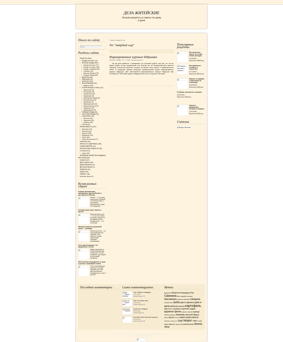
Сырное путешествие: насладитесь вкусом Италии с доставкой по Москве (90, 193)
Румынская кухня (90, 106)
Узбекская (87, 108)
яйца (166, 326)
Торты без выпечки (89, 139)
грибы (176, 302)
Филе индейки (181, 296)
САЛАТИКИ (86, 116)
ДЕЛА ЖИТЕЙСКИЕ (141, 13)
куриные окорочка (187, 312)
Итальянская (88, 100)
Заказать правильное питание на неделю (196, 107)
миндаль (173, 315)
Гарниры (87, 71)
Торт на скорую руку (140, 300)
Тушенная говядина (140, 309)
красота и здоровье (172, 309)
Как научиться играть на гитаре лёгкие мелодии (195, 54)
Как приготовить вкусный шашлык (145, 317)
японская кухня (85, 176)
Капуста (175, 292)
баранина (180, 299)
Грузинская (88, 94)
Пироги (84, 133)
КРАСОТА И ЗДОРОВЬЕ (103, 30)
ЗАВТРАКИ (86, 79)
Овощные (87, 120)
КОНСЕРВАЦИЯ (88, 83)
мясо (166, 317)
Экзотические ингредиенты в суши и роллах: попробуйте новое (92, 262)
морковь (180, 314)
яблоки (198, 323)
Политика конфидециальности (158, 334)
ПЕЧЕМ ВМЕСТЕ (86, 127)
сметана (167, 321)
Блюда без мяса (89, 65)
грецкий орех (168, 302)
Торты (84, 137)
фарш (166, 324)
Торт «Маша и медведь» (142, 292)
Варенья (87, 85)
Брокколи (167, 293)
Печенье (85, 131)
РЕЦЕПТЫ (83, 30)
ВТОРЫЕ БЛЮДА (115, 60)
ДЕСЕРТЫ (85, 77)
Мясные (86, 118)
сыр (180, 320)
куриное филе (172, 311)
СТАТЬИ (83, 151)
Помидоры (185, 293)
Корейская (87, 102)
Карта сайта (141, 334)
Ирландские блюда (90, 98)
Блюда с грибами (90, 69)
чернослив (178, 324)
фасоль (172, 324)
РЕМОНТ (188, 30)
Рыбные (86, 122)
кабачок (181, 306)
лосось (167, 315)
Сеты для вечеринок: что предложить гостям (88, 246)
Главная (117, 334)
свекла (194, 317)
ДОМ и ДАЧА (165, 30)
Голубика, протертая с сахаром (189, 92)
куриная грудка (188, 309)
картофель (193, 305)
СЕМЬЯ (152, 30)
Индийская (87, 96)
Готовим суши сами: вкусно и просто (89, 210)
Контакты (124, 334)
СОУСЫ (85, 124)
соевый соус (173, 321)
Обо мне (132, 334)
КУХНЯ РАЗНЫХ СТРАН (90, 87)
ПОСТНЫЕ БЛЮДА (89, 114)
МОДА (178, 30)
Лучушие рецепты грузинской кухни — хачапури (90, 227)
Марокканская (89, 104)
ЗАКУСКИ (85, 81)
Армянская (88, 90)
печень (177, 317)
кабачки (174, 306)
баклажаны (170, 299)
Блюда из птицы (89, 67)
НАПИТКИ (83, 141)
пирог (182, 317)
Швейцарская (88, 110)
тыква (200, 321)
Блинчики (85, 129)
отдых (84, 153)
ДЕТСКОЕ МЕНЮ (86, 167)
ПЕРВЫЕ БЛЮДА (88, 112)
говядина (195, 299)
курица (196, 312)
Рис (192, 293)
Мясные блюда (89, 73)
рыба (188, 317)
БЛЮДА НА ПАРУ (88, 61)
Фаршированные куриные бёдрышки (133, 57)
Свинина (170, 295)
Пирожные (86, 135)
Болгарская (88, 92)
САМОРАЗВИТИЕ (86, 146)
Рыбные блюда (89, 75)
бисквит (186, 299)
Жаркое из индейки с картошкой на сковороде (196, 80)
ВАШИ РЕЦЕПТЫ (86, 165)
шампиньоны (188, 324)
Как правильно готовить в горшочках (195, 67)
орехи (171, 317)
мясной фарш (192, 314)
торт (194, 320)
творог (187, 320)
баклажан (190, 296)
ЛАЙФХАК (83, 169)
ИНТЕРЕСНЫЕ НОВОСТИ (132, 30)
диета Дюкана (187, 302)
